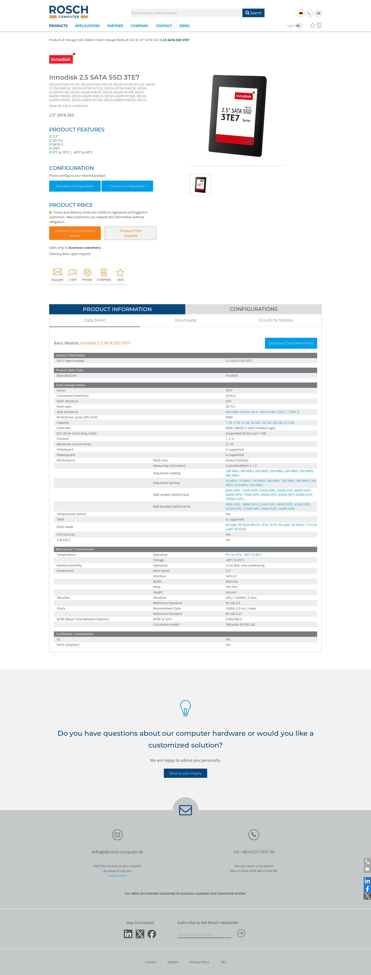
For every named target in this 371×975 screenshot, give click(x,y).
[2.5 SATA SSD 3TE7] (237, 119)
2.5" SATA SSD (148, 40)
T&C (223, 962)
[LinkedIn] (367, 880)
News (184, 25)
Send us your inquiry (185, 773)
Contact (150, 962)
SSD (132, 40)
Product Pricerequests (130, 233)
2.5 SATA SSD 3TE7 (175, 40)
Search (255, 13)
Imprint (172, 962)
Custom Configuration (127, 186)
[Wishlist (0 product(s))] (312, 26)
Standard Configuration (75, 186)
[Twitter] (367, 896)
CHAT (73, 280)
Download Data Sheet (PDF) (291, 343)
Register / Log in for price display (75, 233)
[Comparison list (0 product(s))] (319, 26)
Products (55, 40)
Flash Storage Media (111, 40)
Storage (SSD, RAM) (79, 40)
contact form (117, 876)
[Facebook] (367, 888)
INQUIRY (57, 280)
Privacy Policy (199, 962)
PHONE (87, 280)
